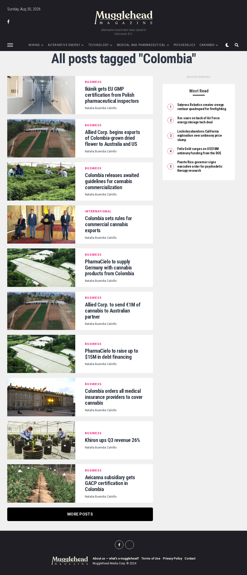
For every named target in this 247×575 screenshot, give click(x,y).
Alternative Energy (64, 45)
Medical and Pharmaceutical (141, 45)
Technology (98, 45)
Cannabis (207, 45)
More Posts (80, 514)
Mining (34, 45)
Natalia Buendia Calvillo (101, 108)
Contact (190, 558)
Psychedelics (184, 45)
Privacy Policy (172, 558)
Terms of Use (150, 558)
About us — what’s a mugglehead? (116, 558)
